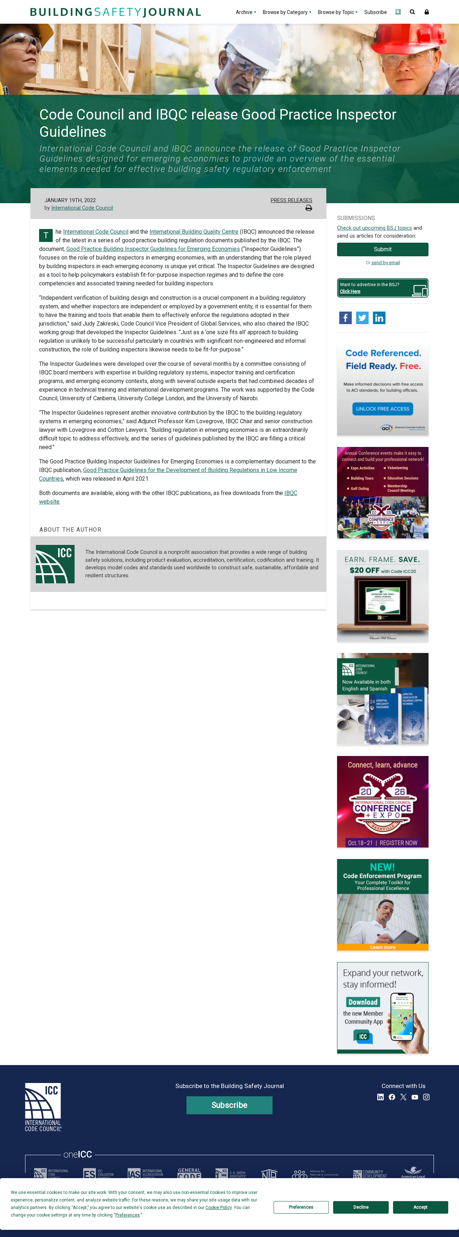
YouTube (415, 1097)
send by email (386, 262)
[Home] (114, 12)
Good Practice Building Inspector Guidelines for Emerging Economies (153, 249)
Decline (361, 1207)
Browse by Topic (336, 12)
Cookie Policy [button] (218, 1207)
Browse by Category (285, 12)
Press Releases (291, 200)
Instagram (426, 1097)
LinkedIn (380, 1097)
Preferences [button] (127, 1215)
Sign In (427, 12)
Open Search (412, 12)
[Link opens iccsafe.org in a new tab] (51, 1175)
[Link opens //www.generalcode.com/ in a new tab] (189, 1175)
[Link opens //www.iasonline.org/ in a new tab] (145, 1175)
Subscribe (375, 12)
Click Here (350, 291)
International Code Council (82, 208)
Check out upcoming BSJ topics (374, 228)
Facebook (392, 1097)
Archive (244, 12)
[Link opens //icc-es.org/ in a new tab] (98, 1175)
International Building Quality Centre (194, 231)
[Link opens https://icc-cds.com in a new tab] (370, 1175)
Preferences (301, 1207)
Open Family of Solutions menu (398, 12)
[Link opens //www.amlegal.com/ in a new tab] (413, 1175)
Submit (383, 249)
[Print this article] (309, 209)
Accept (420, 1207)
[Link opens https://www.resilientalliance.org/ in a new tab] (315, 1175)
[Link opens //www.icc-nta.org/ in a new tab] (269, 1175)
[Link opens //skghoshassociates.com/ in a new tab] (231, 1175)
